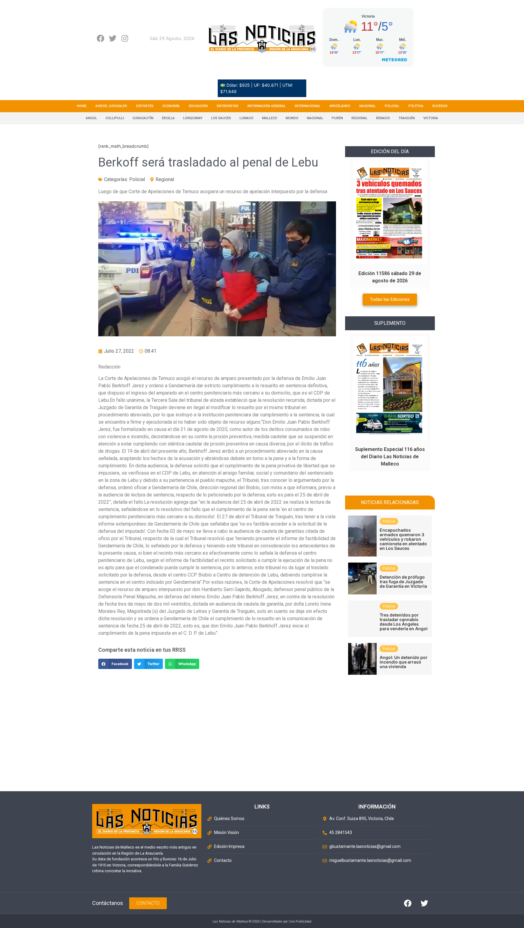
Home (81, 106)
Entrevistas (227, 106)
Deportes (144, 106)
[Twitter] (112, 38)
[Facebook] (100, 38)
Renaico (383, 118)
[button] (115, 664)
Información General (266, 106)
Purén (337, 118)
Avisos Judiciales (111, 106)
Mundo (292, 118)
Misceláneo (340, 106)
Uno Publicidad (300, 921)
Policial (392, 106)
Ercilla (168, 118)
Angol (91, 118)
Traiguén (406, 118)
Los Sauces (221, 118)
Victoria (430, 118)
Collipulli (115, 118)
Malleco (269, 118)
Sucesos (440, 106)
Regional (359, 118)
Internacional (308, 106)
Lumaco (247, 118)
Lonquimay (193, 118)
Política (415, 106)
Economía (171, 106)
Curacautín (143, 118)
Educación (198, 106)
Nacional (367, 106)
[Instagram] (124, 38)
